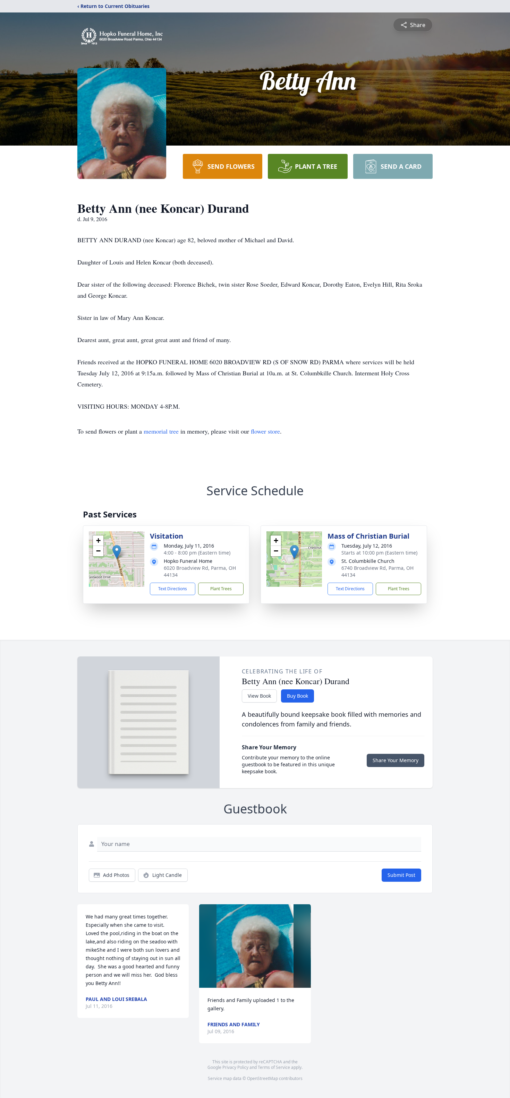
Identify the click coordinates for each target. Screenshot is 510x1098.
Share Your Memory (395, 760)
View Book (259, 695)
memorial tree (161, 431)
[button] (116, 552)
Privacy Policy (235, 1067)
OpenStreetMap (262, 1078)
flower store (265, 431)
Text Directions (172, 589)
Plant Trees (221, 589)
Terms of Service (274, 1067)
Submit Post (401, 875)
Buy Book (297, 695)
